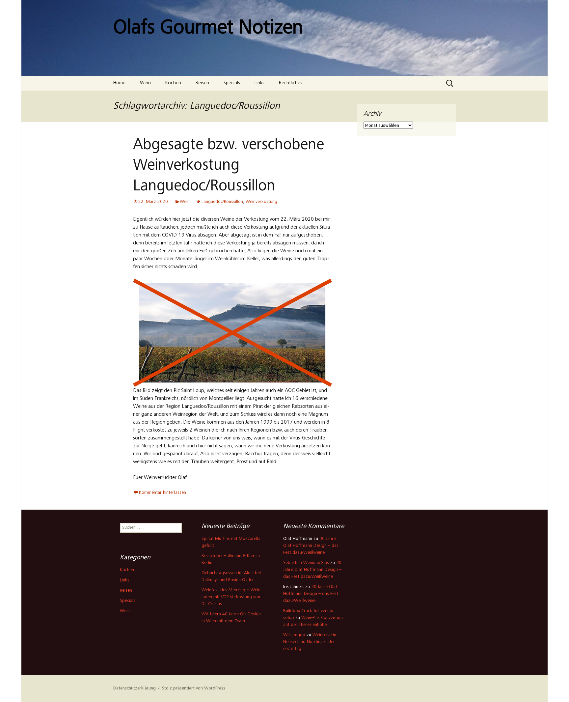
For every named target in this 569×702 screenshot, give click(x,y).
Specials (232, 83)
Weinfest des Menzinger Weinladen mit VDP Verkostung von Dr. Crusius (232, 597)
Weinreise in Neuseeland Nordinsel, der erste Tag (309, 642)
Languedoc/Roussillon (222, 202)
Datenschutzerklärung (134, 688)
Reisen (202, 83)
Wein (145, 83)
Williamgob (294, 635)
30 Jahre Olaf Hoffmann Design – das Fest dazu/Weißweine (311, 546)
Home (119, 83)
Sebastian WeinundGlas (306, 563)
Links (259, 83)
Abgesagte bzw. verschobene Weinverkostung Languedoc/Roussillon (228, 166)
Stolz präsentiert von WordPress (193, 688)
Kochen (173, 83)
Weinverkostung (261, 202)
